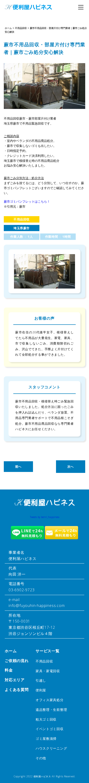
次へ (70, 466)
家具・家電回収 (48, 671)
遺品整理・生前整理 (51, 709)
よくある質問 (17, 689)
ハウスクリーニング (51, 748)
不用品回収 (22, 219)
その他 (41, 758)
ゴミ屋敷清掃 (46, 738)
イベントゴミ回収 (50, 729)
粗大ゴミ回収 (46, 719)
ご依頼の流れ (17, 660)
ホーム (11, 650)
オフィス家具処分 (50, 700)
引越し (41, 680)
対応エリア (15, 679)
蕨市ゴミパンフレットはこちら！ (27, 201)
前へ (18, 466)
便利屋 (41, 690)
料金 (9, 670)
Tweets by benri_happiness (44, 517)
